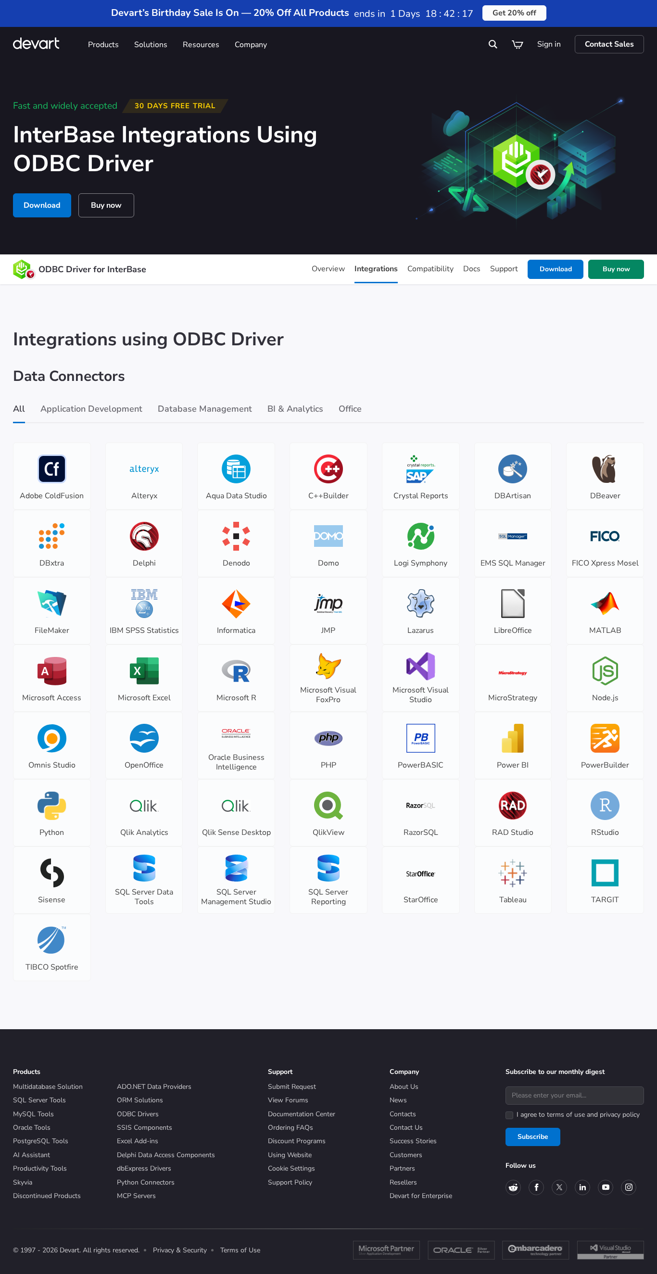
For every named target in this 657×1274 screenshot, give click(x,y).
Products (103, 44)
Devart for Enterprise (421, 1195)
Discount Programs (297, 1141)
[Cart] (517, 44)
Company (251, 44)
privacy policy (620, 1114)
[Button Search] (493, 44)
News (398, 1100)
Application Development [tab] (91, 409)
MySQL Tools (33, 1114)
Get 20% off (514, 13)
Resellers (403, 1182)
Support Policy (290, 1182)
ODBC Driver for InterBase (92, 269)
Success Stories (413, 1141)
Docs (471, 269)
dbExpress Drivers (144, 1168)
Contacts (403, 1114)
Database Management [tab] (205, 409)
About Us (404, 1086)
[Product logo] (21, 269)
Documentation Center (301, 1114)
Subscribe (533, 1136)
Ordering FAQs (290, 1127)
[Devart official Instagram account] (628, 1187)
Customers (406, 1155)
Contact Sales (609, 44)
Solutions (150, 44)
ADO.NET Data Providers (154, 1086)
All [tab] (19, 409)
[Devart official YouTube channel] (605, 1187)
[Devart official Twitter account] (559, 1187)
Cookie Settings (291, 1168)
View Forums (288, 1100)
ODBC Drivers (138, 1114)
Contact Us (406, 1127)
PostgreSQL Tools (40, 1141)
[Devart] (46, 44)
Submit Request (292, 1086)
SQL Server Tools (39, 1100)
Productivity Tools (40, 1168)
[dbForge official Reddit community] (513, 1187)
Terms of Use (240, 1250)
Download (42, 205)
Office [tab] (350, 409)
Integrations (376, 269)
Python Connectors (146, 1182)
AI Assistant (31, 1155)
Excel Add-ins (137, 1141)
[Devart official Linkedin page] (582, 1187)
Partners (402, 1168)
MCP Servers (136, 1195)
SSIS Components (144, 1127)
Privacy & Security (180, 1250)
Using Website (290, 1155)
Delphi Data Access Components (166, 1155)
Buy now (106, 205)
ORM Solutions (140, 1100)
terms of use (566, 1114)
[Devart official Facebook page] (536, 1187)
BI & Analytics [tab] (295, 409)
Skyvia (22, 1182)
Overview (328, 269)
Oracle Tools (32, 1127)
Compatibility (430, 269)
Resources (201, 44)
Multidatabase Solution (48, 1086)
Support (504, 269)
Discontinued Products (47, 1195)
